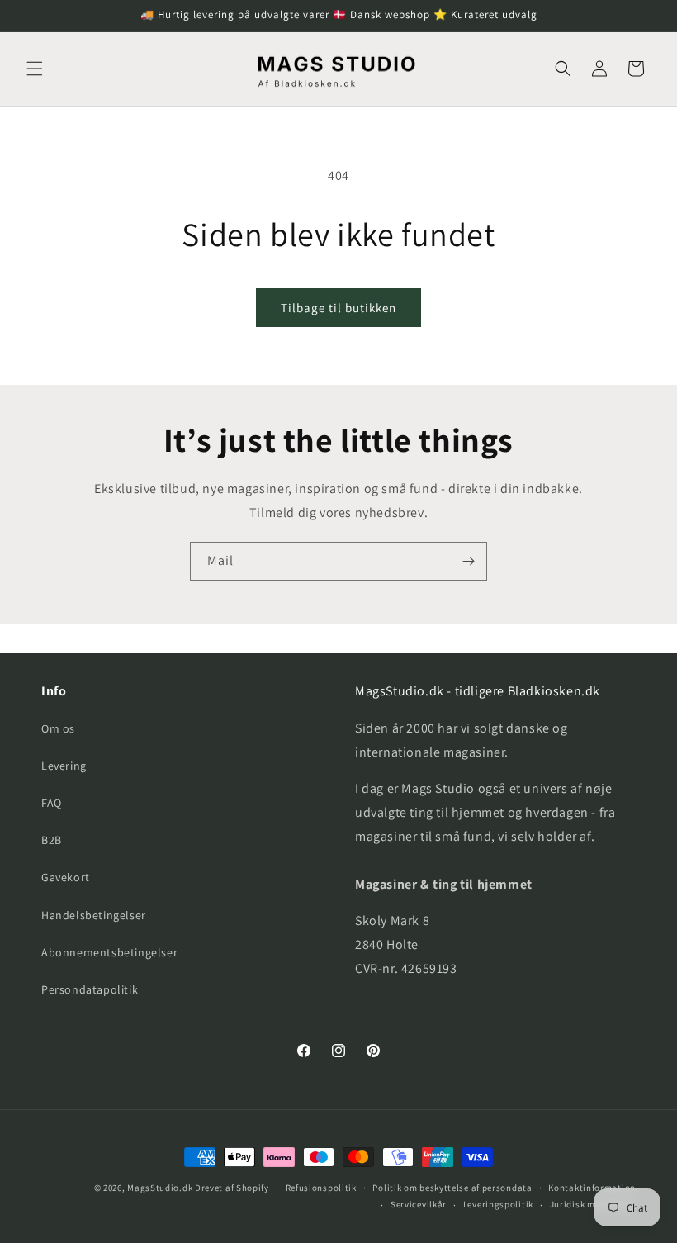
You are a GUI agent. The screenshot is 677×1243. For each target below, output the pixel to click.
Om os (58, 728)
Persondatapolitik (89, 989)
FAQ (51, 802)
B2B (51, 840)
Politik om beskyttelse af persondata (452, 1187)
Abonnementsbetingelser (109, 952)
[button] (35, 68)
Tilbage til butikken (338, 307)
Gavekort (65, 877)
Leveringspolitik (498, 1204)
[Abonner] (468, 561)
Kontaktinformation (592, 1187)
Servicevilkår (419, 1204)
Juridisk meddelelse (593, 1204)
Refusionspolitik (321, 1187)
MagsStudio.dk (159, 1187)
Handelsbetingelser (93, 915)
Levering (64, 765)
